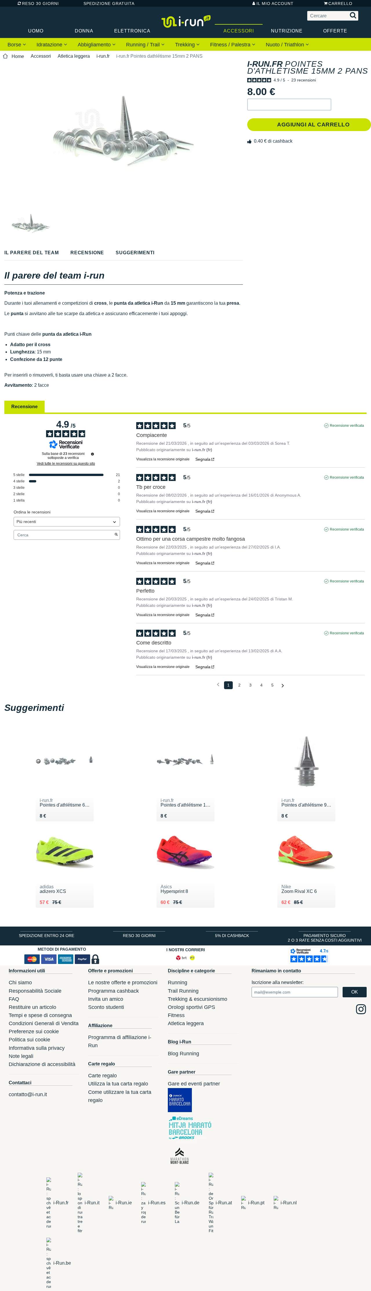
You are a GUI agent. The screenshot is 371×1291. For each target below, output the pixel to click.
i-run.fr (103, 56)
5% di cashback (232, 935)
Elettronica (132, 30)
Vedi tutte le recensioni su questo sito (66, 464)
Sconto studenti (106, 1007)
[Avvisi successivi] (283, 685)
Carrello (340, 3)
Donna (84, 30)
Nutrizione (287, 30)
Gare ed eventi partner (194, 1084)
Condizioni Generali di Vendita (44, 1023)
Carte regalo (102, 1075)
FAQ (14, 999)
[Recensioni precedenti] (218, 684)
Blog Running (183, 1053)
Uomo (35, 30)
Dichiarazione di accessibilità (42, 1064)
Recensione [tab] (24, 406)
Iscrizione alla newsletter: (277, 982)
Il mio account (275, 3)
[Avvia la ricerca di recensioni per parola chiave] (116, 535)
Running (177, 982)
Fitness (176, 1015)
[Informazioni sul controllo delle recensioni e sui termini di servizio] (92, 454)
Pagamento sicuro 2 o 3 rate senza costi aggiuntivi (325, 938)
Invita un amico (105, 999)
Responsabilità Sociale (35, 991)
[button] (289, 104)
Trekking (185, 45)
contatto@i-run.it (28, 1094)
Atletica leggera (74, 56)
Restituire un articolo (32, 1007)
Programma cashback (113, 991)
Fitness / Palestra (231, 45)
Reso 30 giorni (40, 3)
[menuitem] (17, 44)
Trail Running (183, 991)
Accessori (238, 30)
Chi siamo (20, 982)
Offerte (335, 30)
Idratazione (50, 45)
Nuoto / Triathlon (285, 45)
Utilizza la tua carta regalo (118, 1084)
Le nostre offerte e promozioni (122, 982)
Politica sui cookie (29, 1040)
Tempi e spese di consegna (40, 1015)
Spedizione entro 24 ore (46, 935)
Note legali (21, 1056)
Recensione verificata (347, 426)
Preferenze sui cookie (34, 1031)
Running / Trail (143, 45)
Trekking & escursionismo (197, 999)
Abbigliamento (95, 45)
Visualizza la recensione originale (163, 459)
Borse (15, 45)
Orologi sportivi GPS (191, 1007)
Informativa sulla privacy (37, 1048)
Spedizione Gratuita (106, 3)
